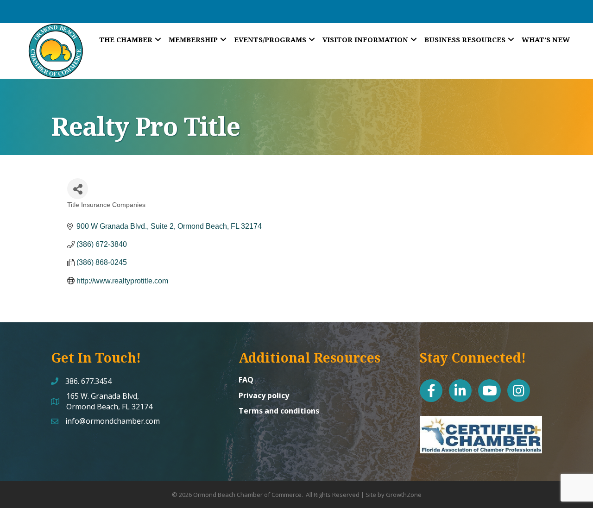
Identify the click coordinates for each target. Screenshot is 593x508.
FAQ (246, 380)
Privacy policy (264, 395)
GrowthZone (404, 494)
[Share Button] (77, 188)
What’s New (546, 39)
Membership (193, 39)
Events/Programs (270, 39)
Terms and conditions (279, 411)
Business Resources (464, 39)
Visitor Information (365, 39)
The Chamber (125, 39)
